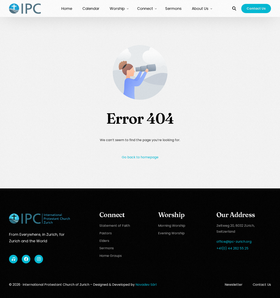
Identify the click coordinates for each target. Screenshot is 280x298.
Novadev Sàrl (146, 284)
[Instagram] (38, 259)
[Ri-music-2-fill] (13, 259)
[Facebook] (26, 259)
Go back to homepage (140, 157)
